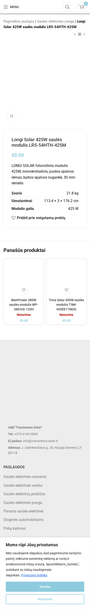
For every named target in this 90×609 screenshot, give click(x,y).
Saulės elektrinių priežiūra (24, 494)
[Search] (67, 6)
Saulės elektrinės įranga (55, 21)
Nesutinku (45, 599)
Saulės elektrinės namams (24, 477)
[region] (45, 573)
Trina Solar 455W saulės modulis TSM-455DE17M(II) (66, 304)
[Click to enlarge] (11, 116)
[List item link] (45, 434)
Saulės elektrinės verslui (22, 485)
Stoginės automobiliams (23, 520)
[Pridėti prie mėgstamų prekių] (24, 290)
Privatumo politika (34, 575)
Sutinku (45, 587)
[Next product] (84, 34)
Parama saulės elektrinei (23, 511)
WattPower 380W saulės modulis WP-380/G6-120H (23, 304)
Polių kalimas (14, 528)
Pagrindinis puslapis (18, 21)
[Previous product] (75, 34)
